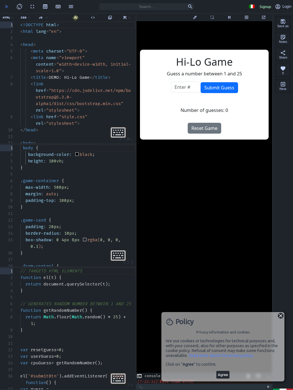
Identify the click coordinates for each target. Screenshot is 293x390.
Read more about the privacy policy (221, 355)
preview (45, 6)
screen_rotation (19, 6)
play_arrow (6, 6)
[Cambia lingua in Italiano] (252, 6)
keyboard (58, 6)
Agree (223, 375)
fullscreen (32, 6)
